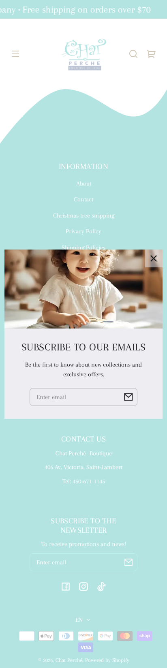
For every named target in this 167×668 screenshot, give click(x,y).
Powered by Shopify (107, 660)
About (83, 183)
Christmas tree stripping (83, 215)
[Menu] (15, 54)
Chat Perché (69, 660)
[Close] (154, 258)
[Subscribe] (128, 562)
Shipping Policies (83, 247)
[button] (133, 54)
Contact (83, 199)
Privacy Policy (83, 231)
